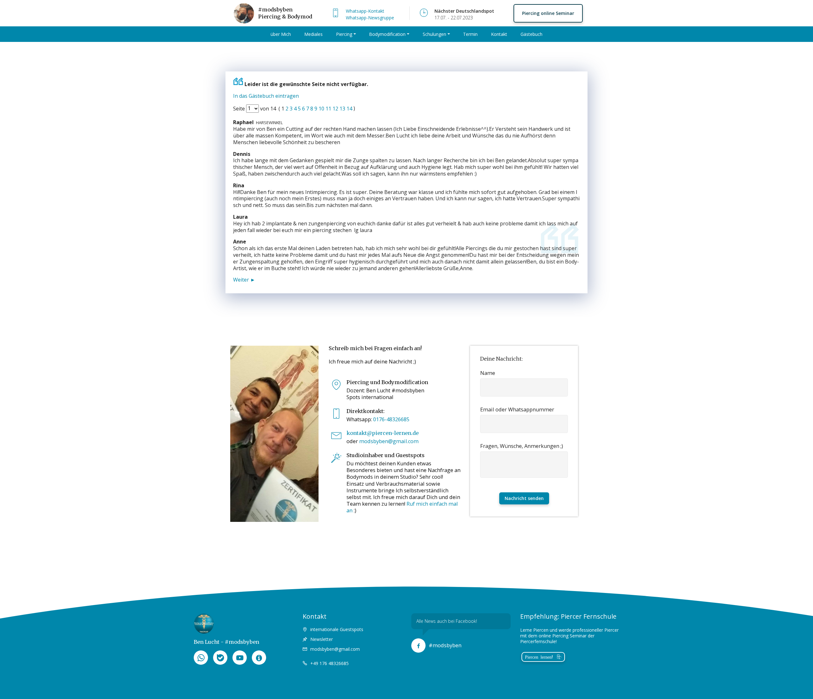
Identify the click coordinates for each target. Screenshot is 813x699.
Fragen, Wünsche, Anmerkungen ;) (521, 446)
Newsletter (321, 639)
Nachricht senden (524, 498)
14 (349, 108)
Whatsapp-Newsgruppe (370, 18)
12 (336, 108)
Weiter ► (244, 279)
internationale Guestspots (336, 629)
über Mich (281, 34)
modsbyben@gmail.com (389, 441)
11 (329, 108)
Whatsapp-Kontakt (365, 11)
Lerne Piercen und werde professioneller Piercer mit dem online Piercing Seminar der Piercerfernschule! (569, 635)
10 (322, 108)
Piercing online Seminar (548, 13)
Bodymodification (387, 34)
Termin (470, 34)
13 (342, 108)
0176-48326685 (391, 419)
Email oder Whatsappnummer (517, 409)
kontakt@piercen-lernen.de (382, 433)
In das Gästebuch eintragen (266, 95)
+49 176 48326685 (329, 663)
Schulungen (434, 34)
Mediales (313, 34)
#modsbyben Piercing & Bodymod (285, 12)
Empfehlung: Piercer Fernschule (568, 616)
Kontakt (499, 34)
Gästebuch (531, 34)
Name (487, 373)
